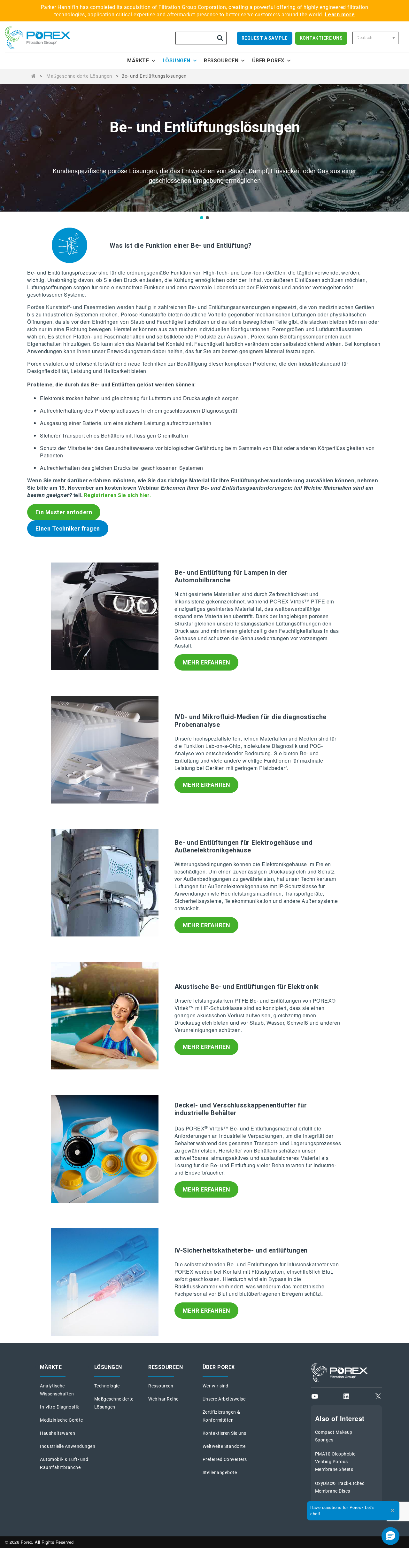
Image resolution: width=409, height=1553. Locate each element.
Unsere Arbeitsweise (224, 1399)
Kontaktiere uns (321, 38)
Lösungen (176, 61)
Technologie (107, 1385)
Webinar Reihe (163, 1399)
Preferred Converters (225, 1459)
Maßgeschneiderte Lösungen (79, 76)
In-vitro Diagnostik (59, 1406)
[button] (201, 217)
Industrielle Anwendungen (67, 1446)
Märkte (138, 61)
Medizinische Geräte (61, 1420)
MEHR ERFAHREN (206, 662)
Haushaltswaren (57, 1433)
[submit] (220, 38)
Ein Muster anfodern (63, 512)
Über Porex (268, 61)
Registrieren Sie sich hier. (117, 495)
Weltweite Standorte (224, 1446)
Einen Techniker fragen (67, 528)
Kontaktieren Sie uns (224, 1433)
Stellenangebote (220, 1472)
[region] (204, 152)
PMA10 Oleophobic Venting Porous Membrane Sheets (335, 1461)
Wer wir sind (215, 1385)
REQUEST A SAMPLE (265, 38)
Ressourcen (221, 61)
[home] (46, 38)
